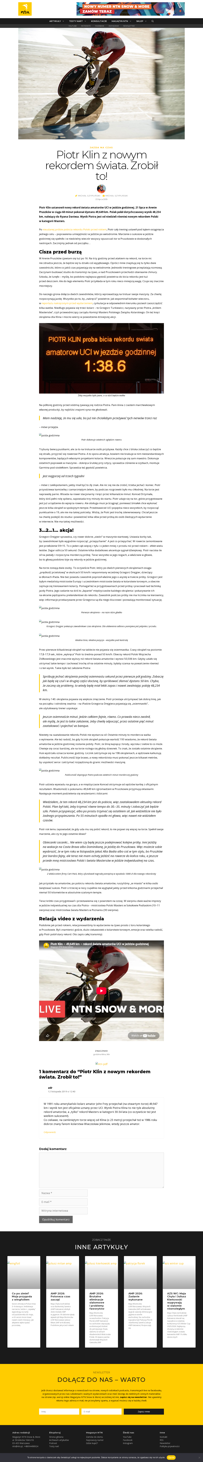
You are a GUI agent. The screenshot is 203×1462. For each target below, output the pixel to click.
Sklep (139, 21)
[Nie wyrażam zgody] (199, 1457)
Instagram (114, 26)
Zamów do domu (94, 1436)
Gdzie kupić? (92, 1443)
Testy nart (76, 21)
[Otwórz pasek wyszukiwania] (152, 21)
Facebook (99, 26)
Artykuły (55, 21)
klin (108, 1054)
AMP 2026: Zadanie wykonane (135, 1296)
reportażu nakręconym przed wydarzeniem (67, 303)
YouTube (73, 26)
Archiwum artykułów (59, 1440)
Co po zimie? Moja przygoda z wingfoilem (22, 1296)
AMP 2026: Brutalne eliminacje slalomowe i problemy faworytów (96, 1301)
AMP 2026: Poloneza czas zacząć (60, 1296)
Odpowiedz (50, 1132)
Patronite (86, 26)
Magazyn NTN (120, 21)
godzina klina (99, 1054)
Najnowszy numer (95, 1440)
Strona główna (56, 1436)
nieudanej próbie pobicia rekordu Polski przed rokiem (75, 229)
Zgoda (171, 1457)
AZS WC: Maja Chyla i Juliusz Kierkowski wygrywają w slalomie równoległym (176, 1301)
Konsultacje (99, 21)
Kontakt (163, 1436)
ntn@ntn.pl (17, 1446)
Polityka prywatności (170, 1446)
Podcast (53, 1443)
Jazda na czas (101, 147)
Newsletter (129, 26)
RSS (161, 1440)
